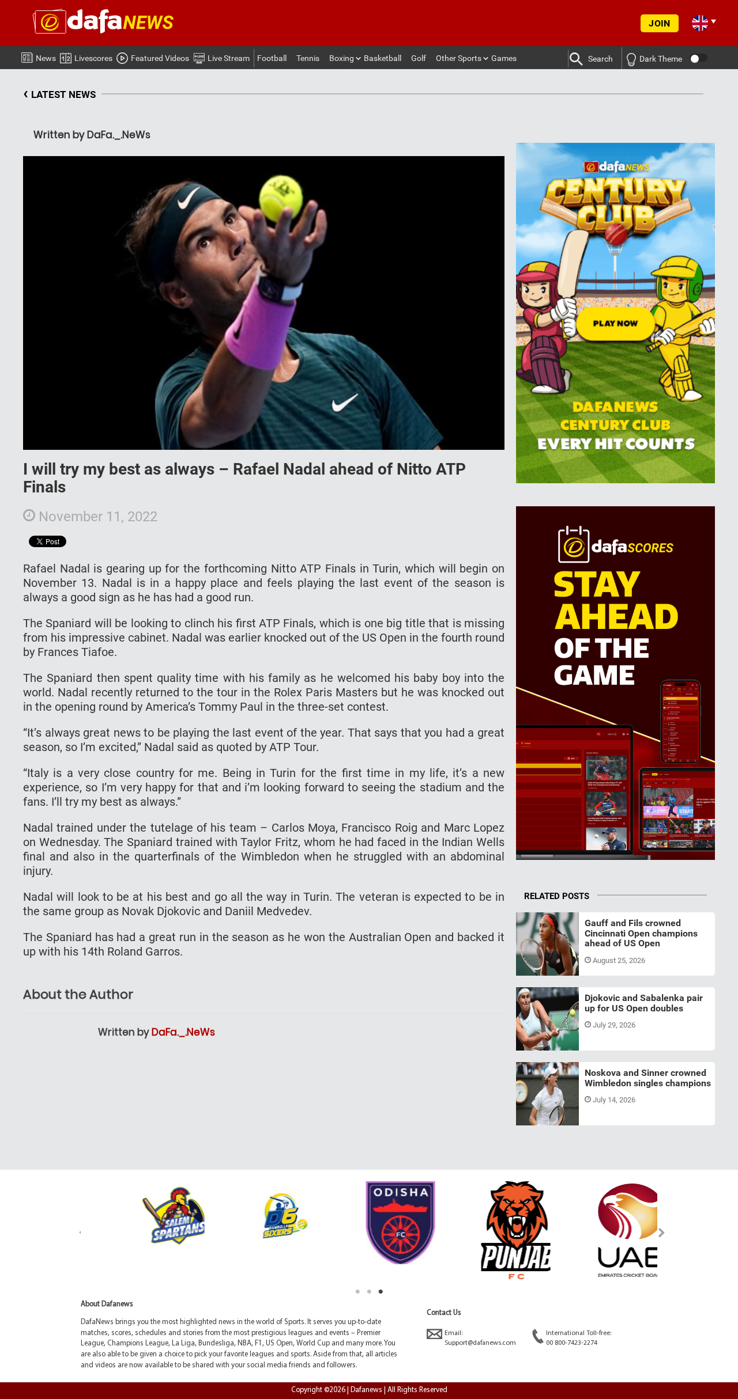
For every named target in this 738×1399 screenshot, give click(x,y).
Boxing (341, 58)
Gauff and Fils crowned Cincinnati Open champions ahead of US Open (641, 933)
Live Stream (229, 58)
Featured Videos (160, 58)
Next (662, 1232)
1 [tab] (357, 1292)
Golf (418, 58)
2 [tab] (369, 1292)
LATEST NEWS (59, 93)
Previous (75, 1232)
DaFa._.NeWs (183, 1032)
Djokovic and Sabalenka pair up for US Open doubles (644, 1003)
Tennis (307, 58)
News (46, 58)
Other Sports (458, 58)
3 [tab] (380, 1292)
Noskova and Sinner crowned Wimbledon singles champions (648, 1078)
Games (504, 58)
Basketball (382, 58)
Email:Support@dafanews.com (480, 1338)
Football (272, 58)
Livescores (93, 58)
